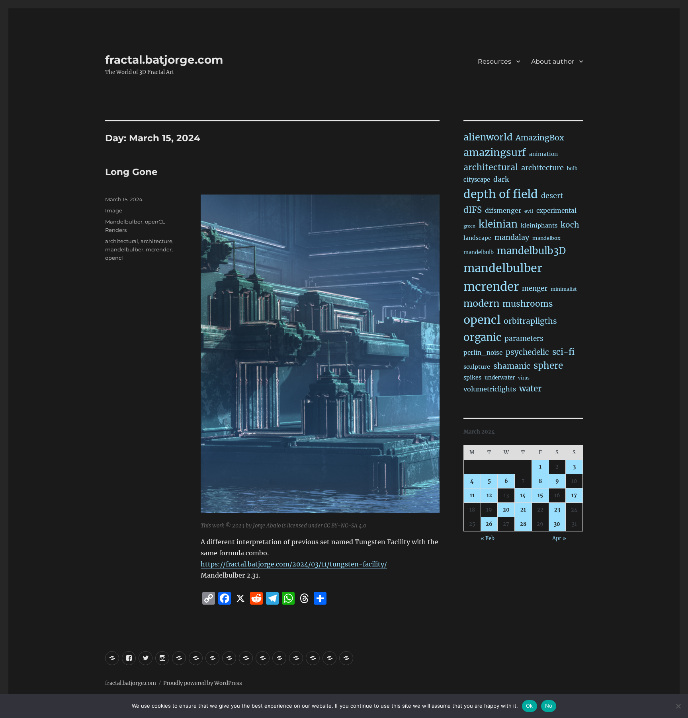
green (469, 226)
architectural (121, 241)
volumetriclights (489, 389)
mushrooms (527, 304)
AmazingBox (540, 137)
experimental (556, 210)
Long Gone (131, 171)
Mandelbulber (124, 221)
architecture (156, 241)
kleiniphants (539, 225)
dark (501, 179)
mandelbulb (478, 252)
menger (534, 288)
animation (543, 154)
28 (523, 524)
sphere (548, 365)
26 (489, 524)
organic (482, 337)
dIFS (472, 210)
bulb (572, 168)
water (530, 388)
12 (489, 495)
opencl (114, 258)
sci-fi (563, 352)
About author (552, 61)
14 (523, 495)
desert (552, 195)
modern (481, 303)
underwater (500, 377)
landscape (477, 237)
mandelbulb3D (531, 251)
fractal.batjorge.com (164, 59)
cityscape (476, 179)
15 (540, 495)
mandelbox (546, 238)
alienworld (487, 137)
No (549, 705)
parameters (523, 338)
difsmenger (503, 210)
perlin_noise (482, 352)
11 (472, 495)
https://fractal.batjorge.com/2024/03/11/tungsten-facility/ (294, 564)
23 (557, 509)
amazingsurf (494, 152)
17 (574, 495)
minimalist (564, 289)
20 (506, 509)
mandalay (511, 237)
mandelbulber (124, 249)
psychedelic (527, 352)
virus (524, 378)
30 (557, 524)
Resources (494, 61)
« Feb (487, 538)
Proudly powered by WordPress (202, 683)
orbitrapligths (530, 321)
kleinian (498, 224)
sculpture (476, 366)
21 (523, 509)
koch (570, 225)
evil (528, 211)
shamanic (511, 366)
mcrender (159, 249)
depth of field (500, 194)
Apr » (559, 538)
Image (113, 210)
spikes (472, 377)
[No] (678, 706)
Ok (529, 705)
